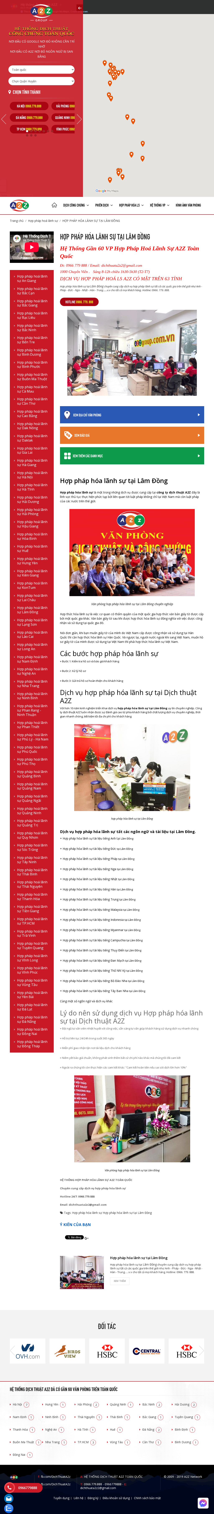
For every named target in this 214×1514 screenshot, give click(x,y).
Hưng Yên (54, 1404)
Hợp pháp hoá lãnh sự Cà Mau (32, 389)
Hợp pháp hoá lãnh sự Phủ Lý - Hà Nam (32, 737)
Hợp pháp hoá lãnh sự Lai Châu (32, 597)
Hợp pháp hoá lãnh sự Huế (32, 548)
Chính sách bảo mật (147, 1498)
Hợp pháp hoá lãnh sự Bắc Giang (32, 303)
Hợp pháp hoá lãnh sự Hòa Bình (32, 536)
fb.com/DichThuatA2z (55, 1477)
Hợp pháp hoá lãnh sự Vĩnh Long (32, 958)
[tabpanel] (29, 117)
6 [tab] (48, 131)
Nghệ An (53, 1429)
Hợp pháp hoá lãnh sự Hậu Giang (32, 524)
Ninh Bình (54, 1417)
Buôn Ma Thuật (26, 1442)
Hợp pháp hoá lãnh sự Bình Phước (32, 364)
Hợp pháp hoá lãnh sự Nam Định (32, 659)
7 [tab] (52, 131)
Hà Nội (20, 1404)
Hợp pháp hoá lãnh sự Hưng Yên (32, 561)
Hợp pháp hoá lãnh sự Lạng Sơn (32, 622)
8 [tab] (27, 135)
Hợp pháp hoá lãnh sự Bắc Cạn (32, 291)
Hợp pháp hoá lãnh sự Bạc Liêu (32, 315)
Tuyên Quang (186, 1417)
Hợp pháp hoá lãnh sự (43, 221)
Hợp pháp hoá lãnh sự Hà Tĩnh (32, 487)
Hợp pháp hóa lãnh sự (87, 1213)
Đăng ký (93, 1498)
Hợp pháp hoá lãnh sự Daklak (32, 438)
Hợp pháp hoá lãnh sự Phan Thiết (32, 725)
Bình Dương (185, 1442)
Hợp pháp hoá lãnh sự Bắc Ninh (32, 327)
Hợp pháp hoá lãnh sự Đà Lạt (32, 1007)
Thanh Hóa (23, 1429)
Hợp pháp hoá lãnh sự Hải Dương (32, 499)
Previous (3, 119)
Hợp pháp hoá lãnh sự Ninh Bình (32, 696)
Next (79, 119)
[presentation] (12, 1351)
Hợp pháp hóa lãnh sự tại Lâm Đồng (91, 221)
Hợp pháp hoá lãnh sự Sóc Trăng (32, 847)
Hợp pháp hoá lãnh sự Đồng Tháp (32, 1044)
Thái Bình (119, 1417)
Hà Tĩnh (86, 1429)
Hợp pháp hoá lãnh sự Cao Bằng (32, 413)
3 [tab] (35, 131)
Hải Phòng (87, 1404)
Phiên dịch (102, 204)
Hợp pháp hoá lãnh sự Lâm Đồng (32, 610)
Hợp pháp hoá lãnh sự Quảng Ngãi (32, 798)
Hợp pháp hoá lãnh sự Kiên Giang (32, 573)
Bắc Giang (152, 1417)
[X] (54, 205)
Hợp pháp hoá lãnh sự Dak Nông (32, 426)
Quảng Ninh (120, 1404)
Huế (115, 1429)
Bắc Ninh (151, 1404)
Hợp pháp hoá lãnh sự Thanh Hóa (32, 896)
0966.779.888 (93, 1484)
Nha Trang (55, 1442)
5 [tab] (43, 131)
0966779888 (113, 1484)
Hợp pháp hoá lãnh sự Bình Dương (32, 352)
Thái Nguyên (89, 1417)
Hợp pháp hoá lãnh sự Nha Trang (32, 683)
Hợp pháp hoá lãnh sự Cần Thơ (32, 401)
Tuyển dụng (61, 1498)
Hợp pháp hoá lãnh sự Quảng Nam (32, 786)
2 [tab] (31, 131)
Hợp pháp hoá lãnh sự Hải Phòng (32, 512)
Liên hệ (78, 1498)
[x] (79, 7)
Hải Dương (185, 1404)
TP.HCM (86, 1442)
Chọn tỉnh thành (26, 91)
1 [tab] (27, 131)
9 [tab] (31, 135)
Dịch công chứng (74, 204)
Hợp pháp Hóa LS (129, 204)
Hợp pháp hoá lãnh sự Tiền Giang (32, 908)
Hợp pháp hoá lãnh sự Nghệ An (32, 671)
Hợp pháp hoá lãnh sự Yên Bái (32, 995)
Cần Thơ (150, 1442)
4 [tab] (39, 131)
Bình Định (184, 1429)
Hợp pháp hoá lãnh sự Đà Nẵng (32, 1019)
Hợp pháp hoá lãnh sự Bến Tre (32, 340)
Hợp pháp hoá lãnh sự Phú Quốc (32, 749)
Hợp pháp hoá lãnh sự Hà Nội (32, 475)
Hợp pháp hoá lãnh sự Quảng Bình (32, 774)
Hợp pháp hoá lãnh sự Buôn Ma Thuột (32, 376)
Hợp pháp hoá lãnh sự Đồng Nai (32, 1031)
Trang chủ (17, 221)
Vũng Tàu (119, 1442)
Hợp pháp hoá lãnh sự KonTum (32, 585)
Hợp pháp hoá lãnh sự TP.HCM (32, 921)
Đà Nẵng (151, 1429)
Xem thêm (120, 1281)
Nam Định (22, 1417)
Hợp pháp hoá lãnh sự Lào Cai (32, 634)
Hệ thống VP (158, 204)
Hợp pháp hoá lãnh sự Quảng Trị (32, 823)
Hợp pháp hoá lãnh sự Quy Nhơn (32, 835)
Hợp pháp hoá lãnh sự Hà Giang (32, 462)
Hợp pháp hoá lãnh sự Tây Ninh (32, 859)
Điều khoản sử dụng (116, 1498)
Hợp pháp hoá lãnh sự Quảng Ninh (32, 810)
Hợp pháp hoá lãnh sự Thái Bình (32, 872)
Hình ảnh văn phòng (188, 204)
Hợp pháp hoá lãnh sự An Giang (32, 278)
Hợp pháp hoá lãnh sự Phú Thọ (32, 761)
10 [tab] (35, 135)
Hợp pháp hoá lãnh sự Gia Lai (32, 450)
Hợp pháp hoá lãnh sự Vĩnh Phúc (32, 970)
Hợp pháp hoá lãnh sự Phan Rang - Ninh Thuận (32, 710)
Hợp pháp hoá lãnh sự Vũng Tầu (32, 982)
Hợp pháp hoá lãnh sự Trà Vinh (32, 933)
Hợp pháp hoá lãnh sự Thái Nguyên (32, 884)
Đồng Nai (22, 1455)
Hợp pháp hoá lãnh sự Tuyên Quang (32, 945)
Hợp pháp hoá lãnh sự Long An (32, 646)
